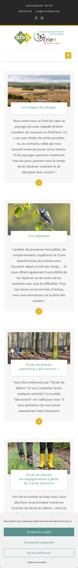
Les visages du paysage (39, 107)
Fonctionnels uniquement (39, 542)
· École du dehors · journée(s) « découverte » (39, 367)
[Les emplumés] (39, 219)
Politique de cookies (37, 562)
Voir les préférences (39, 553)
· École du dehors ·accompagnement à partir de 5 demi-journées (39, 479)
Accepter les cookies (39, 532)
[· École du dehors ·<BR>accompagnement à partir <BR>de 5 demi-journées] (39, 458)
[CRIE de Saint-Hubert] (39, 37)
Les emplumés (39, 236)
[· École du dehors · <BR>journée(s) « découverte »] (39, 348)
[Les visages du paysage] (39, 91)
